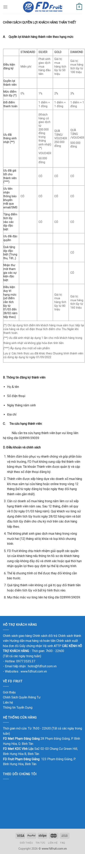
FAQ (62, 842)
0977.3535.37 (25, 661)
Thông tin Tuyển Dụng (17, 707)
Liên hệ (8, 702)
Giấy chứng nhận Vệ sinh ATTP (40, 646)
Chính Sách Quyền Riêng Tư (22, 697)
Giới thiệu (9, 692)
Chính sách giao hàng (17, 636)
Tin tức (40, 842)
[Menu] (5, 7)
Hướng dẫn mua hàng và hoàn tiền (32, 641)
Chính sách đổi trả (45, 636)
